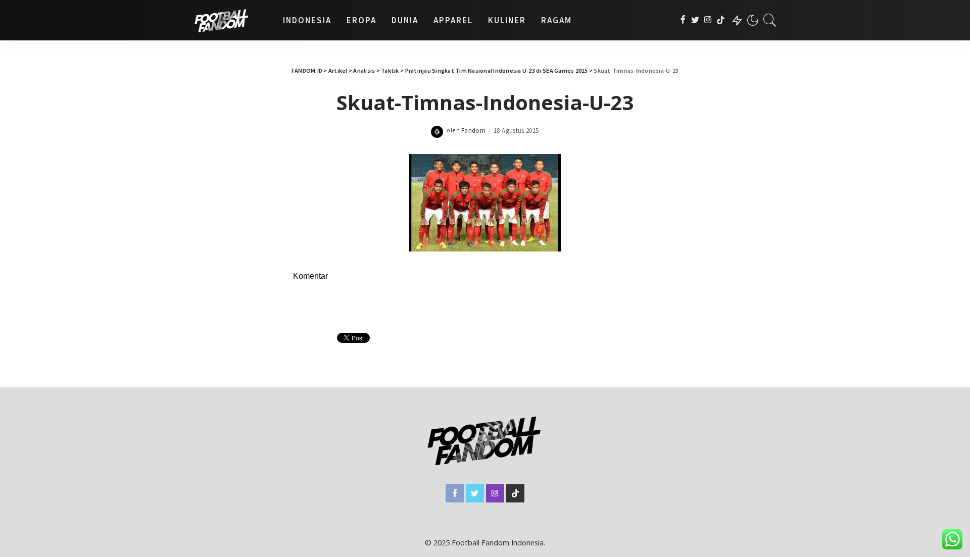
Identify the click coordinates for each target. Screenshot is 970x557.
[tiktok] (720, 20)
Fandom (473, 130)
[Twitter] (695, 20)
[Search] (770, 20)
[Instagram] (708, 20)
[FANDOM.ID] (230, 20)
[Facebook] (682, 20)
